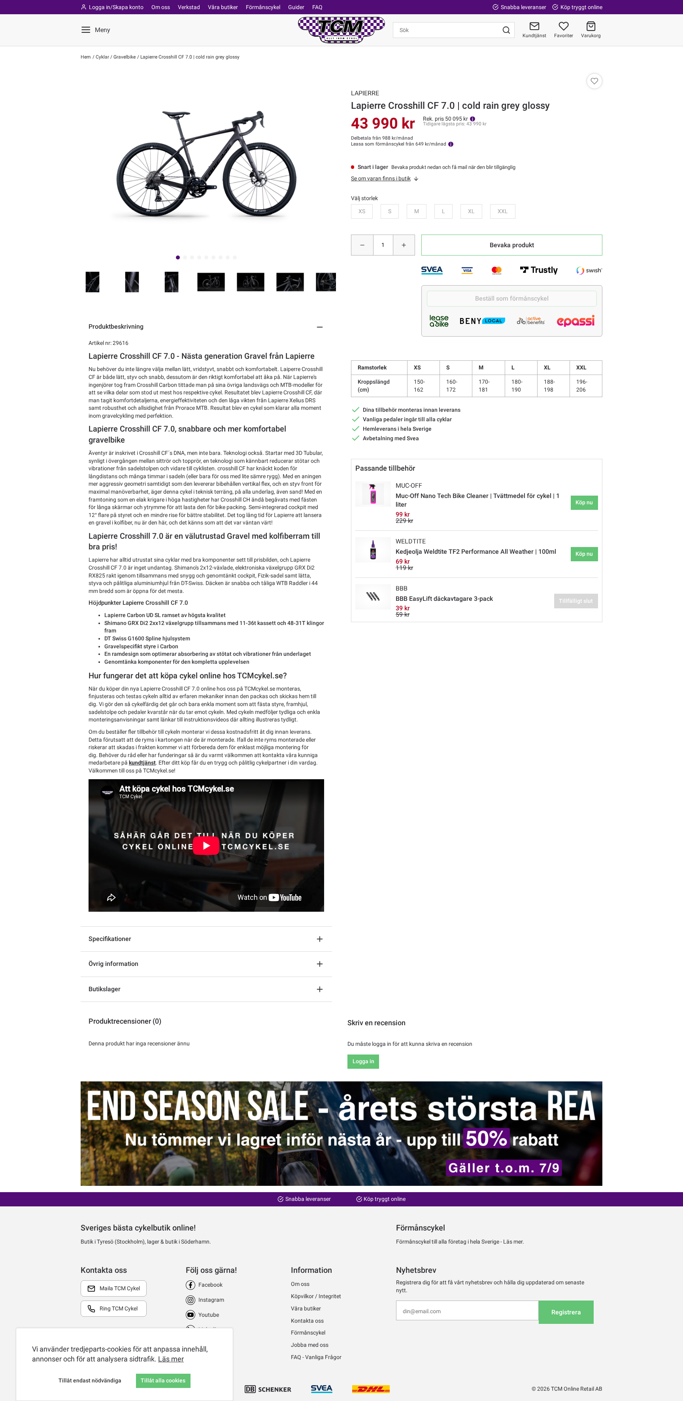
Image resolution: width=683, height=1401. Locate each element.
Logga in (363, 1061)
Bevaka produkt (512, 245)
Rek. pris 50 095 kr (445, 118)
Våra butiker (223, 7)
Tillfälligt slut (576, 601)
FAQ (317, 7)
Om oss (160, 7)
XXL (503, 211)
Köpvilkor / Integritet (316, 1296)
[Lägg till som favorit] (594, 81)
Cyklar (101, 57)
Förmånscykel (263, 7)
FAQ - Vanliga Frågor (316, 1357)
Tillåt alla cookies (163, 1380)
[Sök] (506, 30)
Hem (86, 57)
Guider (296, 7)
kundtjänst (142, 762)
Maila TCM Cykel (120, 1288)
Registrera (566, 1312)
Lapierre (365, 93)
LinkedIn (208, 1329)
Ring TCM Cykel (119, 1308)
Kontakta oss (307, 1321)
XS (361, 211)
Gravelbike (124, 57)
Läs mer (171, 1359)
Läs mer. (513, 1241)
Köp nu (584, 502)
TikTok (206, 1344)
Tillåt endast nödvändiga (89, 1380)
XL (471, 211)
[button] (591, 30)
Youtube (208, 1315)
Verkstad (189, 7)
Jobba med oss (309, 1345)
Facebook (210, 1285)
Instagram (211, 1300)
